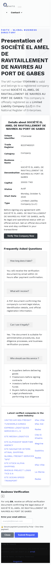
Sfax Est (39, 424)
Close (7, 535)
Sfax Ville (39, 420)
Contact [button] (16, 12)
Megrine (39, 443)
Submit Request (26, 535)
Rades (38, 429)
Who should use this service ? (24, 358)
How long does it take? (21, 261)
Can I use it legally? (19, 325)
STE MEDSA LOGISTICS (16, 436)
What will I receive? (19, 291)
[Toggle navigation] (19, 7)
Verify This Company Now (20, 236)
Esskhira (39, 450)
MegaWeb (17, 561)
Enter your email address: (13, 517)
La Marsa (39, 472)
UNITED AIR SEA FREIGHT (18, 420)
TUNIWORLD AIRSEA (15, 424)
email (32, 552)
